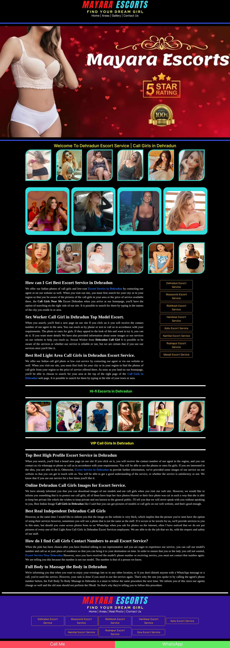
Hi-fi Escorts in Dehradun (179, 391)
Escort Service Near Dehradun (44, 555)
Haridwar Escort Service (176, 318)
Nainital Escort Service (176, 335)
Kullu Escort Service (176, 328)
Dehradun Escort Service (176, 285)
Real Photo (116, 611)
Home (95, 15)
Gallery (116, 15)
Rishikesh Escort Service (176, 307)
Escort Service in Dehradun (105, 288)
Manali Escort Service (176, 354)
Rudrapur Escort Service (176, 345)
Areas (105, 15)
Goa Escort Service (148, 632)
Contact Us (130, 15)
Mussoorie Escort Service (176, 296)
